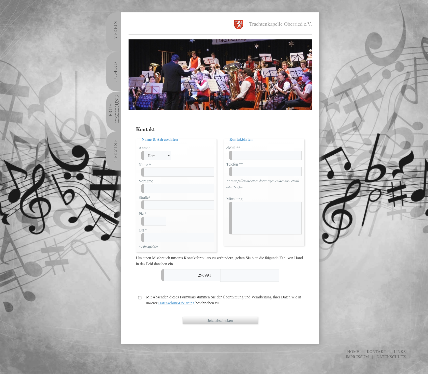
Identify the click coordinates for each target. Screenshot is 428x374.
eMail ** (233, 147)
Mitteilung (234, 198)
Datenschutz (391, 356)
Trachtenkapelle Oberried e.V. (280, 23)
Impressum (357, 356)
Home (353, 351)
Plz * (143, 213)
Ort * (143, 229)
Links (400, 351)
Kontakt (376, 351)
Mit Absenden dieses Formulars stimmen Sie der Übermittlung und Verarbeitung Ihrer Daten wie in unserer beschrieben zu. (223, 299)
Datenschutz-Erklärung (176, 302)
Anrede (144, 147)
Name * (145, 164)
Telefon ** (234, 164)
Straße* (145, 197)
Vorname (146, 180)
